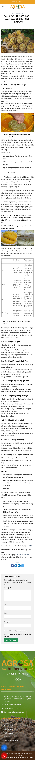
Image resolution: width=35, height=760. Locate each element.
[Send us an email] (17, 679)
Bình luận (7, 588)
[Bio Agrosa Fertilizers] (17, 7)
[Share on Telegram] (22, 565)
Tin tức (20, 13)
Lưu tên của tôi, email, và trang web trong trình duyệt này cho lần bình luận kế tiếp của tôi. (17, 633)
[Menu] (2, 7)
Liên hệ (20, 755)
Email (6, 613)
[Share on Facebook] (12, 565)
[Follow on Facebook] (14, 679)
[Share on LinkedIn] (19, 565)
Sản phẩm (21, 754)
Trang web (7, 622)
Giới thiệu (14, 754)
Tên (5, 604)
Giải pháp (15, 13)
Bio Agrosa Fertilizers (23, 555)
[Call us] (20, 679)
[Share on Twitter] (15, 565)
